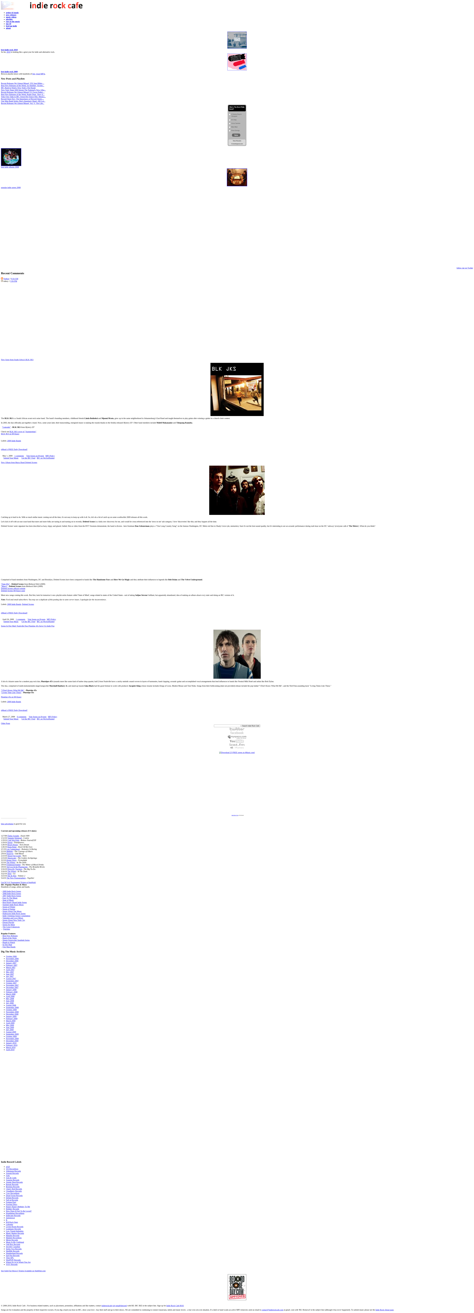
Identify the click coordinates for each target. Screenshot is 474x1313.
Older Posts (5, 723)
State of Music (8, 900)
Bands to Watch (9, 942)
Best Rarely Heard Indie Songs (15, 902)
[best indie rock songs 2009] (237, 70)
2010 (8, 52)
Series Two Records (14, 1249)
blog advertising (7, 824)
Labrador (9, 1224)
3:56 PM (13, 281)
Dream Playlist (8, 922)
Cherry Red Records (14, 1189)
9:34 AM (14, 279)
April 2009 (10, 1023)
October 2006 (11, 956)
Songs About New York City (14, 920)
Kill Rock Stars (12, 1222)
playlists (9, 19)
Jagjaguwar (10, 1218)
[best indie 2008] (237, 186)
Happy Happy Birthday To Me (18, 1207)
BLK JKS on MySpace (10, 434)
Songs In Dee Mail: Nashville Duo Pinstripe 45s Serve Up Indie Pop (27, 626)
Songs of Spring (9, 909)
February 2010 (11, 1045)
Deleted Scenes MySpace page (13, 591)
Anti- (8, 1176)
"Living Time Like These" (11, 692)
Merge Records (12, 1240)
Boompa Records (13, 1187)
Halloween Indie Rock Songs (14, 914)
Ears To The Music (10, 898)
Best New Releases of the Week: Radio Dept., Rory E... (23, 94)
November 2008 (12, 1012)
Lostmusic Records (13, 1229)
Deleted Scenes (28, 604)
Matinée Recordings (14, 1238)
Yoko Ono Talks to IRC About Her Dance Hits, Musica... (23, 97)
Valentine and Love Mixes (13, 918)
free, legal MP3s (38, 74)
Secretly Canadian (13, 1247)
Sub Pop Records (13, 1256)
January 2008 (11, 990)
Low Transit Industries (14, 1231)
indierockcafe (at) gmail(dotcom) (114, 1306)
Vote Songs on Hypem (35, 456)
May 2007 (10, 972)
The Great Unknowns (11, 927)
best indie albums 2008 (10, 167)
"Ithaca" (4, 586)
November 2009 (12, 1039)
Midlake (9, 851)
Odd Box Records (13, 1244)
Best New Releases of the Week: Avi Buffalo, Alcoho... (22, 86)
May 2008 (10, 999)
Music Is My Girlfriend (15, 1242)
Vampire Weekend (14, 838)
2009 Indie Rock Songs (12, 891)
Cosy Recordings (12, 1193)
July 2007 (10, 976)
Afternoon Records (13, 1171)
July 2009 (10, 1030)
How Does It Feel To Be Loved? (19, 1211)
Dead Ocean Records (14, 1196)
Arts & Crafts (11, 1178)
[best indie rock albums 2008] (11, 165)
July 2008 (10, 1003)
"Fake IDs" (5, 584)
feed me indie (11, 26)
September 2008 (12, 1007)
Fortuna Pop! (11, 1202)
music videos (11, 17)
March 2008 (10, 994)
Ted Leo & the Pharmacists (17, 867)
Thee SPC (10, 1258)
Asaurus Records (12, 1180)
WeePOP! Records (13, 1260)
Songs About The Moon (12, 911)
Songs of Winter (9, 907)
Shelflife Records (12, 1251)
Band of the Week (10, 938)
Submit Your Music (11, 458)
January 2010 (11, 1043)
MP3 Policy (50, 456)
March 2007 (10, 967)
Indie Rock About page (384, 1310)
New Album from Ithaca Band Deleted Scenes (19, 462)
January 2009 (11, 1016)
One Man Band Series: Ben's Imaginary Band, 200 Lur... (23, 101)
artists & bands (12, 13)
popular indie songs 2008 (11, 187)
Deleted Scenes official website (13, 588)
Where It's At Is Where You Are (18, 1262)
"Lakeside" (6, 427)
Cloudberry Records (14, 1191)
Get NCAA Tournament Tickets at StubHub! (18, 882)
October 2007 (11, 983)
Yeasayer (9, 854)
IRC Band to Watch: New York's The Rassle (18, 88)
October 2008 (11, 1010)
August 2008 (11, 1005)
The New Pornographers (16, 878)
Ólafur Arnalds (13, 836)
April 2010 (10, 1050)
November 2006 (12, 959)
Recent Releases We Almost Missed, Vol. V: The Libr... (22, 103)
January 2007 (11, 963)
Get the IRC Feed (28, 458)
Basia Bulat (11, 847)
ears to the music (13, 21)
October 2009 (11, 1036)
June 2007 (10, 974)
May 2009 (10, 1025)
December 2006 (12, 961)
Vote (236, 135)
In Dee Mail (7, 945)
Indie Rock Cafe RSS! (175, 1306)
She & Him (11, 876)
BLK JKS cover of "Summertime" (23, 432)
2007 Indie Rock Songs (12, 896)
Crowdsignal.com (237, 144)
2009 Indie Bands (14, 441)
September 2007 (12, 981)
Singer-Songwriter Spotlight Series (16, 940)
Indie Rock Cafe (235, 815)
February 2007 (11, 965)
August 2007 (11, 979)
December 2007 (12, 987)
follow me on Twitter (465, 268)
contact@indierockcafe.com (272, 1310)
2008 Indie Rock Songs (12, 894)
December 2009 (12, 1041)
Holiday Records (12, 1209)
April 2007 (10, 970)
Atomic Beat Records (14, 1182)
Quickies (6, 929)
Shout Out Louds (14, 856)
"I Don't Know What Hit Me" (12, 690)
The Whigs (10, 862)
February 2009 (11, 1019)
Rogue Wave (11, 860)
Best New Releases (10, 936)
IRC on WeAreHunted (45, 458)
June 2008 (10, 1001)
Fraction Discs (11, 1204)
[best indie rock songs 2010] (237, 48)
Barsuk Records (12, 1184)
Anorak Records (12, 1173)
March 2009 (10, 1021)
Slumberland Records (14, 1253)
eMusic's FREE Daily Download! (14, 449)
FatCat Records (12, 1200)
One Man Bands (9, 947)
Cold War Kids (13, 840)
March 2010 (10, 1047)
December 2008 (12, 1014)
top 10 (8, 24)
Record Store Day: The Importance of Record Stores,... (22, 99)
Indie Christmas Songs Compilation (16, 916)
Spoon (9, 842)
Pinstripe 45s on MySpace (11, 697)
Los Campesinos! (13, 849)
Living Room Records (14, 1227)
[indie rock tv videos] (237, 742)
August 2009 (11, 1032)
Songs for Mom (9, 925)
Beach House (12, 845)
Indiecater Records (13, 1216)
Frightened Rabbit (13, 865)
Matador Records (12, 1236)
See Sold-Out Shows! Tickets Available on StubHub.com (23, 1271)
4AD (8, 1167)
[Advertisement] (237, 228)
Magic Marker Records (15, 1233)
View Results (237, 141)
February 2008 (11, 992)
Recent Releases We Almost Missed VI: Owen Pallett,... (23, 92)
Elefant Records (12, 1198)
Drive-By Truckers (14, 869)
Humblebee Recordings (15, 1213)
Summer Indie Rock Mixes (13, 905)
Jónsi (9, 874)
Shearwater (11, 858)
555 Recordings (12, 1169)
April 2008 (10, 996)
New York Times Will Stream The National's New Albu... (23, 90)
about (8, 28)
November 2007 (12, 985)
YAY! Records (12, 1264)
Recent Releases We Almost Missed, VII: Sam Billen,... (22, 83)
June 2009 (10, 1027)
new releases (11, 15)
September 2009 (12, 1034)
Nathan (6, 279)
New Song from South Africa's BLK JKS (17, 360)
